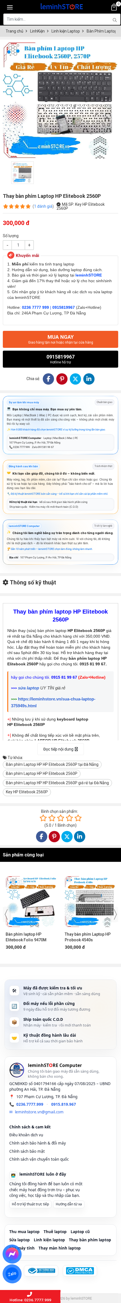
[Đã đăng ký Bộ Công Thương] (41, 1270)
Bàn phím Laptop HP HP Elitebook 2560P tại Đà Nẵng (52, 764)
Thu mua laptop (24, 1231)
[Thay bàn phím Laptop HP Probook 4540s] (31, 899)
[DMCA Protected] (80, 1270)
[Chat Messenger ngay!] (12, 1254)
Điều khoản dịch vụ (26, 1134)
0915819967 (60, 359)
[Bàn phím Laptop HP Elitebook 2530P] (90, 899)
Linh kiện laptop (49, 1239)
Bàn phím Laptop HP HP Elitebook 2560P (41, 773)
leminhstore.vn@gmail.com (39, 1112)
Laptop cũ (80, 1231)
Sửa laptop (19, 1239)
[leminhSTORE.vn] (61, 5)
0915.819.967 (63, 1104)
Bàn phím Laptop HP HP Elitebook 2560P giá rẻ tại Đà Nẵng (57, 783)
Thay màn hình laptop (60, 1248)
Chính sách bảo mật (27, 1151)
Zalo (12, 1274)
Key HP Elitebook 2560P (27, 792)
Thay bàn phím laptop (90, 1239)
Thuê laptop (55, 1231)
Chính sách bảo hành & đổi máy (37, 1143)
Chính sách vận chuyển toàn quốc (39, 1159)
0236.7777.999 (29, 1104)
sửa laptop (28, 687)
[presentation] (6, 914)
